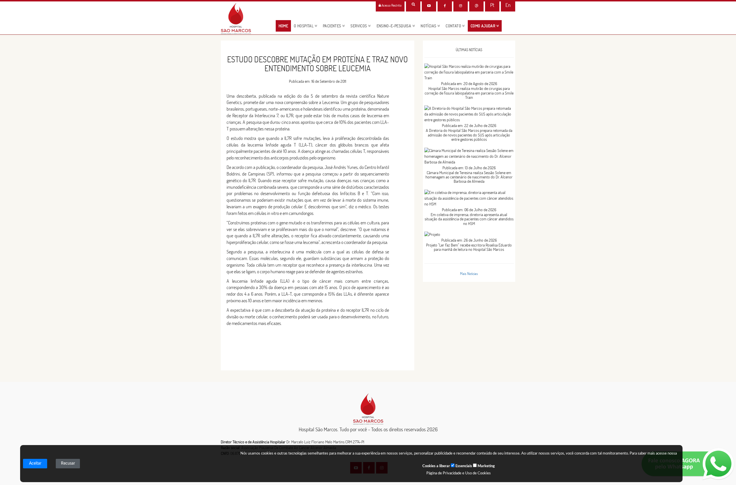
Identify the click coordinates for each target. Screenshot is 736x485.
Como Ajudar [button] (483, 25)
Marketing (486, 466)
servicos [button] (359, 25)
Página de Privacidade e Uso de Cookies (458, 473)
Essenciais (463, 466)
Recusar (68, 463)
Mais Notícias (469, 273)
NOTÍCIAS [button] (429, 25)
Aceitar (35, 463)
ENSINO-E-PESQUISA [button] (394, 25)
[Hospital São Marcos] (445, 5)
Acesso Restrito (391, 5)
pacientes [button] (332, 25)
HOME (285, 25)
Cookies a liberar (436, 466)
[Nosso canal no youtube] (429, 5)
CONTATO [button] (454, 25)
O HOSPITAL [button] (304, 25)
